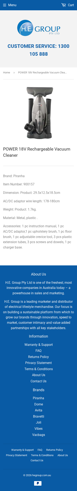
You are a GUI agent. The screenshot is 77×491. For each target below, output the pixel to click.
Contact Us (38, 381)
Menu (12, 5)
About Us (38, 375)
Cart (70, 5)
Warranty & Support (38, 345)
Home (6, 72)
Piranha (38, 398)
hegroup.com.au (41, 475)
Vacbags (38, 435)
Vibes (38, 429)
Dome (38, 404)
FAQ (38, 351)
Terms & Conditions (38, 369)
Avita (38, 410)
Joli (38, 422)
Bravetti (38, 416)
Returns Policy (38, 357)
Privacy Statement (38, 363)
